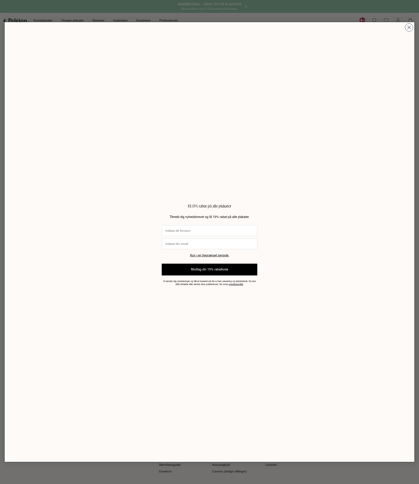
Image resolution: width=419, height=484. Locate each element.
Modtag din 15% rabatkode (209, 269)
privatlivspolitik (236, 284)
